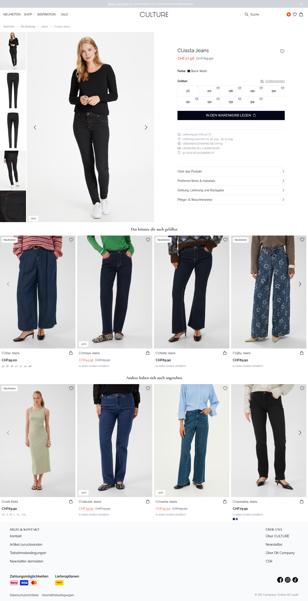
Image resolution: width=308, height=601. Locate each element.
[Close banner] (301, 4)
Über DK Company (280, 553)
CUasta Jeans (62, 26)
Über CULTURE (277, 536)
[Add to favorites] (282, 51)
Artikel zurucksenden (26, 545)
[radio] (188, 91)
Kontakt (16, 536)
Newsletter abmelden (26, 561)
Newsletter (274, 545)
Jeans (44, 26)
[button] (231, 171)
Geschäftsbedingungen (58, 595)
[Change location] (288, 14)
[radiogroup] (231, 96)
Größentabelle (275, 81)
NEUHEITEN (12, 14)
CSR (269, 561)
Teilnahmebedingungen (28, 553)
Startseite (8, 26)
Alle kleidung (27, 26)
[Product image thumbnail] (13, 50)
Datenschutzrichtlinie (24, 595)
